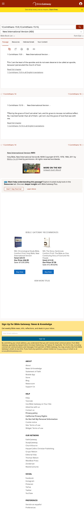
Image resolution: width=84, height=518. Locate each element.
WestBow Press (32, 460)
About (28, 365)
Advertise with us (33, 407)
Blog (27, 380)
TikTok (28, 487)
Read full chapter (14, 69)
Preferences (31, 507)
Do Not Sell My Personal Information (42, 419)
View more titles (42, 280)
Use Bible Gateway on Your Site (38, 404)
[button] (80, 3)
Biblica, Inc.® (12, 159)
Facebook (30, 478)
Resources (16, 42)
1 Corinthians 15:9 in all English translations (25, 72)
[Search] (79, 27)
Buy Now (19, 272)
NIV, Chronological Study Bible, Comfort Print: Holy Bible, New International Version (26, 253)
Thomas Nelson (32, 458)
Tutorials (29, 401)
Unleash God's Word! (52, 170)
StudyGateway (32, 442)
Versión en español (33, 504)
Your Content (42, 42)
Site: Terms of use (33, 425)
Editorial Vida (31, 454)
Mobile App (30, 374)
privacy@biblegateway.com (12, 351)
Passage (5, 42)
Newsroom (30, 383)
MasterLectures (32, 467)
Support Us (30, 386)
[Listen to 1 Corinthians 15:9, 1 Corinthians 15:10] (34, 49)
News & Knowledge (34, 368)
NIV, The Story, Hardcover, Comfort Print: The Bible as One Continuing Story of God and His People (56, 254)
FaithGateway (31, 439)
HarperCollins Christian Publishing (40, 448)
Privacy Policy (62, 349)
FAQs (28, 398)
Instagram (30, 481)
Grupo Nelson (31, 451)
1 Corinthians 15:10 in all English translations (25, 126)
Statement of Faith (33, 371)
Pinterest (29, 484)
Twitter (29, 490)
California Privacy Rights (36, 416)
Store (28, 377)
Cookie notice (31, 422)
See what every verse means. (41, 9)
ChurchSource (31, 445)
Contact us (30, 410)
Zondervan (30, 464)
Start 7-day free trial (13, 189)
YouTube (29, 493)
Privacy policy (32, 413)
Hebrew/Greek (28, 42)
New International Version (18, 153)
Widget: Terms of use (34, 428)
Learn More (31, 189)
